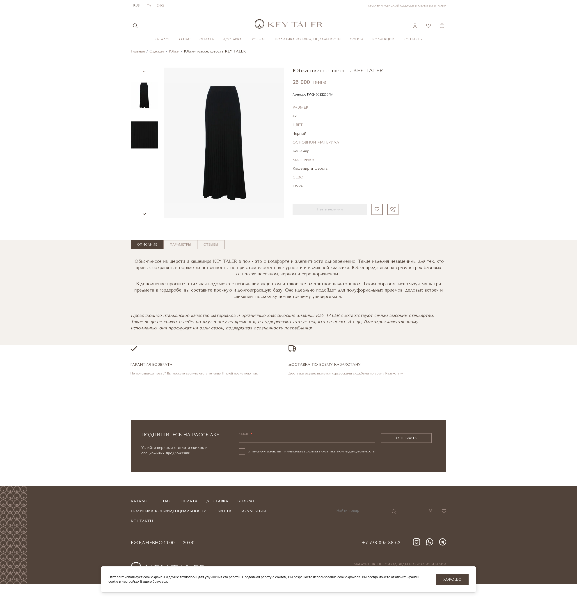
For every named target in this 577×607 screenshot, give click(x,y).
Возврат (258, 39)
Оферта (356, 39)
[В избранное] (377, 209)
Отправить (406, 438)
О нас (184, 39)
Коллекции (383, 39)
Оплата (206, 39)
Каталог (162, 39)
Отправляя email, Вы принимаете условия (311, 451)
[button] (415, 25)
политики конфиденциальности (347, 451)
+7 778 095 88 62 (380, 542)
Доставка (232, 39)
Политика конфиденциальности (308, 39)
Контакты (413, 39)
